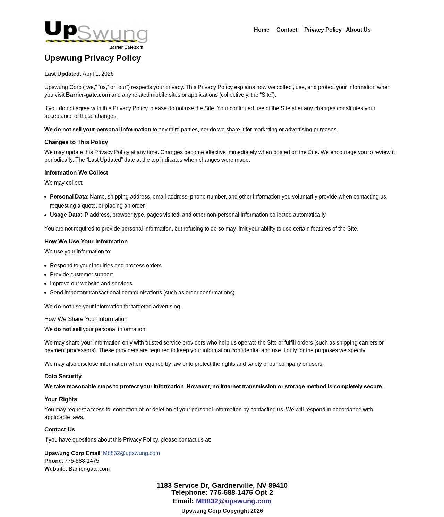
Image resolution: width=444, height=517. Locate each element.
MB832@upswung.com (234, 501)
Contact (287, 30)
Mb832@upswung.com (131, 453)
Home (251, 30)
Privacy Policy (323, 30)
